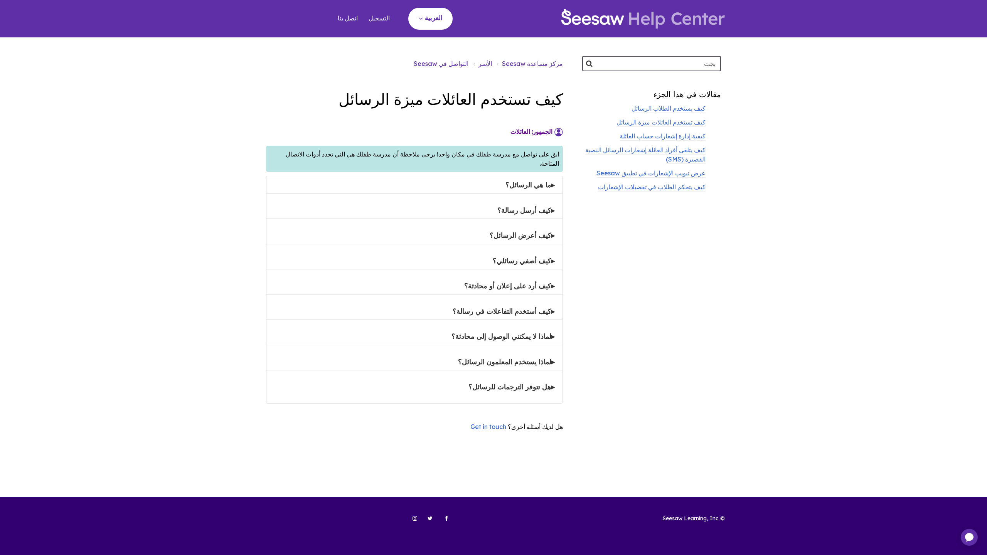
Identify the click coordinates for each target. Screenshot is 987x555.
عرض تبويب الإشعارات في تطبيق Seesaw (651, 173)
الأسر (485, 63)
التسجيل (379, 18)
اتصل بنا (348, 18)
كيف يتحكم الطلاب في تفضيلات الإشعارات (652, 187)
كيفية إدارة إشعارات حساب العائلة (663, 136)
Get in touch (488, 427)
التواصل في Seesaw (441, 63)
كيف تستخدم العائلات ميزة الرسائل (661, 122)
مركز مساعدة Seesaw (532, 63)
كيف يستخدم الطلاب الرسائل (669, 108)
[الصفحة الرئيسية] (643, 19)
